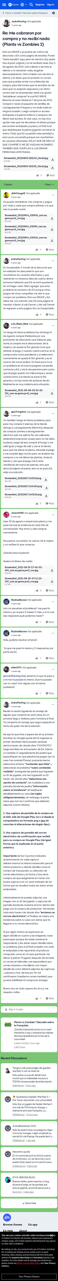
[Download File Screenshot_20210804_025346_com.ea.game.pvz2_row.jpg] (52, 240)
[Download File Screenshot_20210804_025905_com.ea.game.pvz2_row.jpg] (52, 218)
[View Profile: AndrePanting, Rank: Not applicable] (6, 23)
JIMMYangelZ (18, 193)
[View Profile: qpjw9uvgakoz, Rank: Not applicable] (6, 414)
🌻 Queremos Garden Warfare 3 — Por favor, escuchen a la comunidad (32, 1098)
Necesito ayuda (21, 1151)
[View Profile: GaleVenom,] (8, 1070)
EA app (32, 1224)
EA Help (8, 1230)
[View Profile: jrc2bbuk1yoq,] (8, 1154)
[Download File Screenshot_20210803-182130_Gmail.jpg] (52, 167)
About (23, 1230)
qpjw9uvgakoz (18, 411)
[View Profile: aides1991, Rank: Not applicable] (6, 669)
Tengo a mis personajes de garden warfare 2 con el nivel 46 (32, 1069)
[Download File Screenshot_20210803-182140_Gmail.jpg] (52, 159)
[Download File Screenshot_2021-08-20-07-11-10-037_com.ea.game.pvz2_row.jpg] (52, 581)
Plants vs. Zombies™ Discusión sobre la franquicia (26, 13)
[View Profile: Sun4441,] (8, 1180)
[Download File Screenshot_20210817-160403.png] (46, 487)
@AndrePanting (12, 676)
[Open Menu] (53, 13)
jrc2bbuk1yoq (19, 1166)
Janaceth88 (17, 513)
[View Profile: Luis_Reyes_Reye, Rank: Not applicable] (6, 326)
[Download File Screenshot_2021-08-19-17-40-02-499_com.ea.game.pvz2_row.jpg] (52, 570)
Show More (30, 1203)
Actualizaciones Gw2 (24, 1126)
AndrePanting (19, 21)
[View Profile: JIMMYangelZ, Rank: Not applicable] (6, 195)
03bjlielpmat (19, 1114)
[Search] (31, 4)
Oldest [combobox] (49, 184)
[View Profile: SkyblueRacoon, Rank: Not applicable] (6, 602)
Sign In (50, 4)
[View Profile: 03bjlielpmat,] (8, 1099)
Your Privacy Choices (29, 1276)
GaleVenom (18, 1085)
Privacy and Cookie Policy (28, 1263)
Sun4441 (17, 1192)
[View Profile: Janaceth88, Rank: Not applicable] (6, 515)
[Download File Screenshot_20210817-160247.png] (46, 479)
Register (40, 4)
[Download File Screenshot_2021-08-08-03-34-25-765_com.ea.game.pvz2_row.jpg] (52, 393)
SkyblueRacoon (19, 600)
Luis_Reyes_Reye (19, 323)
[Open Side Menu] (4, 4)
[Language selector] (23, 5)
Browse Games (12, 1224)
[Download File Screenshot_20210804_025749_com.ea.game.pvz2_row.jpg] (52, 229)
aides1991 (16, 667)
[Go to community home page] (13, 4)
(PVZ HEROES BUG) (24, 1177)
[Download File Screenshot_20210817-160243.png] (46, 496)
